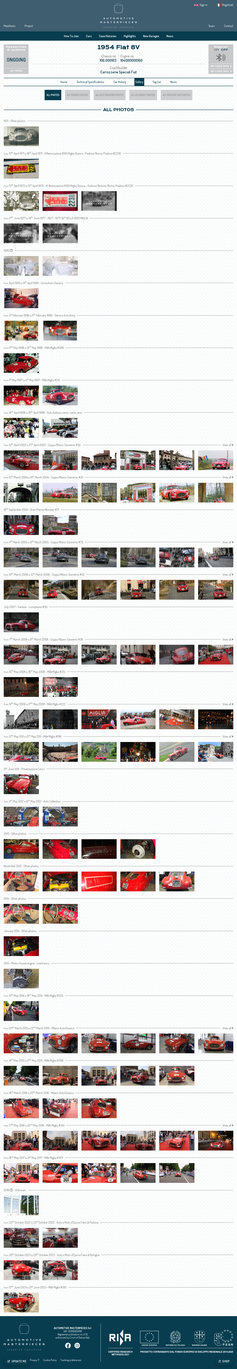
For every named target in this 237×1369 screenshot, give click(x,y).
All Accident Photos (143, 94)
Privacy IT (34, 1360)
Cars (89, 36)
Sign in (203, 5)
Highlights (130, 36)
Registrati (227, 5)
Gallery (139, 82)
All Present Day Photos (177, 94)
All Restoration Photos (110, 94)
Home (63, 82)
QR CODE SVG (219, 71)
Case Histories (107, 36)
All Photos (52, 94)
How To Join (71, 36)
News (169, 36)
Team (211, 26)
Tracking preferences (70, 1360)
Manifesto (9, 26)
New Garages (151, 36)
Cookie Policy (50, 1360)
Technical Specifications (90, 82)
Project (29, 26)
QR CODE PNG (219, 66)
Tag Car (157, 82)
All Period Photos (77, 94)
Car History (120, 82)
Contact (228, 26)
